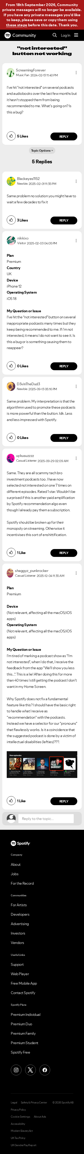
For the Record (22, 883)
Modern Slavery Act (22, 1131)
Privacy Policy (18, 1110)
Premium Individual (25, 1014)
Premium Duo (21, 1023)
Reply (64, 136)
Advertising (20, 923)
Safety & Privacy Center (34, 1102)
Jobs (14, 873)
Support (17, 964)
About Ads (40, 1117)
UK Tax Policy (18, 1138)
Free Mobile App (24, 983)
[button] (76, 72)
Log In (65, 35)
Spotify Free (20, 1052)
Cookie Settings (20, 1117)
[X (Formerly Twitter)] (30, 1070)
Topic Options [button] (41, 150)
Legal (14, 1102)
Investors (18, 933)
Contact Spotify (23, 992)
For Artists (19, 904)
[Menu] (76, 35)
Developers (20, 914)
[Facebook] (44, 1070)
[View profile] (10, 72)
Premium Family (23, 1033)
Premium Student (24, 1042)
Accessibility (18, 1124)
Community (24, 35)
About (16, 864)
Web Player (20, 973)
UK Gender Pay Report (23, 1145)
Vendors (17, 942)
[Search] (54, 35)
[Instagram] (16, 1070)
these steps (16, 24)
